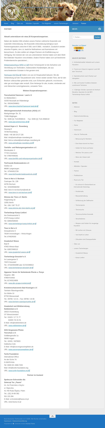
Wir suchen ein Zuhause (83, 230)
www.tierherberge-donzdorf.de (20, 268)
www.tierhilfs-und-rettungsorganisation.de (24, 159)
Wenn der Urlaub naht (83, 157)
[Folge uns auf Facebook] (99, 29)
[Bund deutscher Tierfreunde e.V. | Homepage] (12, 12)
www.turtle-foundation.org (18, 371)
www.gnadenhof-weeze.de (18, 252)
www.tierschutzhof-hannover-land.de (22, 106)
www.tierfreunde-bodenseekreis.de (22, 174)
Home (6, 23)
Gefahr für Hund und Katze (84, 148)
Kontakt (76, 161)
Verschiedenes (80, 219)
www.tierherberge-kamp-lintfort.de (21, 224)
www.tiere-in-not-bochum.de (19, 193)
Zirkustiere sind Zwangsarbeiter (86, 239)
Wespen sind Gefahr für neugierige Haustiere (86, 224)
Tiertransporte (80, 205)
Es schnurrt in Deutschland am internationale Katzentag (84, 186)
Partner (83, 23)
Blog (12, 23)
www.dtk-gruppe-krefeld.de (19, 283)
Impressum (77, 130)
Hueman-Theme (30, 423)
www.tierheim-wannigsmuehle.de (21, 302)
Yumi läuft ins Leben (82, 235)
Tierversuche (80, 209)
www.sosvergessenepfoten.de (20, 349)
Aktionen (75, 23)
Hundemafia (79, 191)
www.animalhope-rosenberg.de (20, 143)
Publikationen (78, 175)
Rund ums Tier (79, 180)
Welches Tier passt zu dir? (84, 152)
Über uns (20, 23)
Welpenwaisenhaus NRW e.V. (15, 65)
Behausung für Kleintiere (84, 139)
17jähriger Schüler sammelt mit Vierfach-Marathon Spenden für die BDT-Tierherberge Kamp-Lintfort (86, 92)
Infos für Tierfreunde (80, 134)
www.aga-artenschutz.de (18, 122)
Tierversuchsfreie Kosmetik (84, 214)
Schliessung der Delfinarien (84, 200)
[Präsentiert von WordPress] (13, 423)
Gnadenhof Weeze (82, 253)
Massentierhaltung (82, 196)
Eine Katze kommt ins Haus (84, 143)
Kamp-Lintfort (80, 257)
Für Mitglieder (46, 23)
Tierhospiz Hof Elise (11, 75)
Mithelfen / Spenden (32, 23)
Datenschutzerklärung (81, 116)
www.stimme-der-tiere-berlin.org (21, 208)
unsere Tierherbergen (61, 23)
